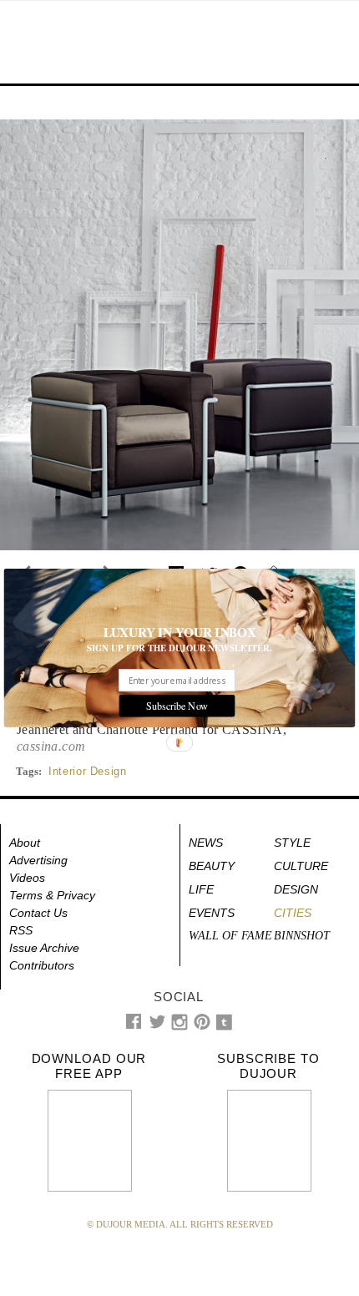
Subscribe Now (177, 705)
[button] (180, 632)
